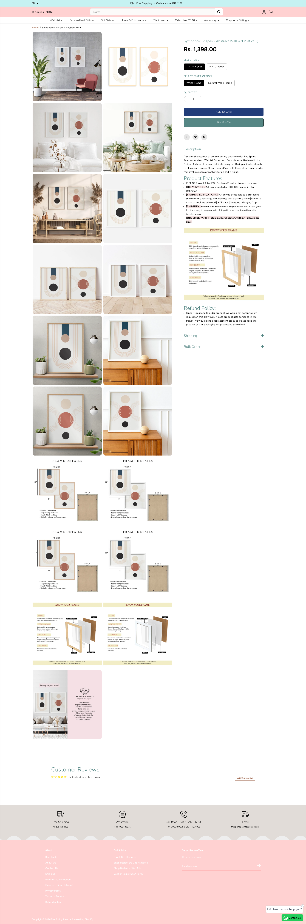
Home (35, 27)
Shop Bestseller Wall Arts (127, 868)
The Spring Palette (61, 919)
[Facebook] (187, 137)
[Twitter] (195, 137)
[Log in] (264, 12)
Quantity (190, 92)
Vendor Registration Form (128, 873)
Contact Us (51, 868)
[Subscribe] (259, 866)
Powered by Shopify (82, 919)
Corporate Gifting (237, 20)
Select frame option (198, 76)
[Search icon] (219, 11)
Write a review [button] (245, 777)
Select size (191, 59)
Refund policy (53, 902)
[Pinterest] (204, 137)
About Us (50, 862)
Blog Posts (51, 857)
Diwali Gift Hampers (125, 857)
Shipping (50, 873)
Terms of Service (54, 896)
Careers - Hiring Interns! (59, 885)
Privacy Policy (53, 890)
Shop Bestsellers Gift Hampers (131, 862)
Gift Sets (106, 20)
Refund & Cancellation (58, 879)
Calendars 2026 (185, 20)
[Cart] (271, 12)
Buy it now (224, 122)
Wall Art (55, 20)
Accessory (210, 20)
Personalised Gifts (80, 20)
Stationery (160, 20)
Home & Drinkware (133, 20)
